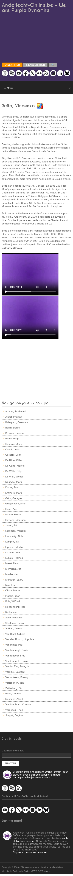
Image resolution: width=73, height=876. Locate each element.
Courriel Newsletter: (13, 750)
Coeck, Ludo (12, 449)
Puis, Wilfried (12, 601)
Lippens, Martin (14, 547)
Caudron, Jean (13, 444)
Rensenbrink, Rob (15, 606)
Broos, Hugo (12, 438)
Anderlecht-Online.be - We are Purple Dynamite (34, 8)
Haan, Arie (11, 509)
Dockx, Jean (12, 487)
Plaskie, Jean (12, 595)
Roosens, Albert (14, 699)
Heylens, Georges (15, 520)
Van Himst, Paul (14, 644)
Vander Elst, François (17, 666)
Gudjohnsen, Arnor (15, 503)
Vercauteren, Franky (16, 677)
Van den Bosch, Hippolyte (19, 639)
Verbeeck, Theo (14, 709)
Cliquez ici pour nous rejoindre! (30, 852)
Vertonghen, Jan (14, 682)
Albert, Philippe (13, 416)
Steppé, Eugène (14, 715)
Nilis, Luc (10, 585)
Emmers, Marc (13, 492)
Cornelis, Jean (13, 454)
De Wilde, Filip (13, 471)
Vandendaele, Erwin (16, 661)
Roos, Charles (13, 693)
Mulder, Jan (11, 574)
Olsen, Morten (13, 590)
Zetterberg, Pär (14, 688)
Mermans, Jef (13, 568)
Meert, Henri (12, 563)
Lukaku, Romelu (14, 557)
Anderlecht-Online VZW (24, 871)
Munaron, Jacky (14, 579)
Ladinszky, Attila (14, 536)
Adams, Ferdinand (15, 411)
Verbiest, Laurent (14, 671)
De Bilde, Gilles (13, 460)
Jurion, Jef (11, 525)
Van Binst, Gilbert (15, 634)
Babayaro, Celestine (16, 422)
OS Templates (44, 871)
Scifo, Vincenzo (14, 617)
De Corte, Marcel (14, 465)
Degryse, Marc (13, 481)
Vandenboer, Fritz (15, 655)
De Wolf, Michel (14, 476)
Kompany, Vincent (15, 530)
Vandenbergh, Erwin (16, 650)
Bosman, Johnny (14, 433)
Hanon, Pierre (13, 514)
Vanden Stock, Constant (18, 704)
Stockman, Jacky (14, 623)
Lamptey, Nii (12, 541)
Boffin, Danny (12, 427)
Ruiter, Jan (11, 612)
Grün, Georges (13, 498)
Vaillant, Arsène (14, 628)
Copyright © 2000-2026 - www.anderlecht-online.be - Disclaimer (32, 867)
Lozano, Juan (13, 552)
